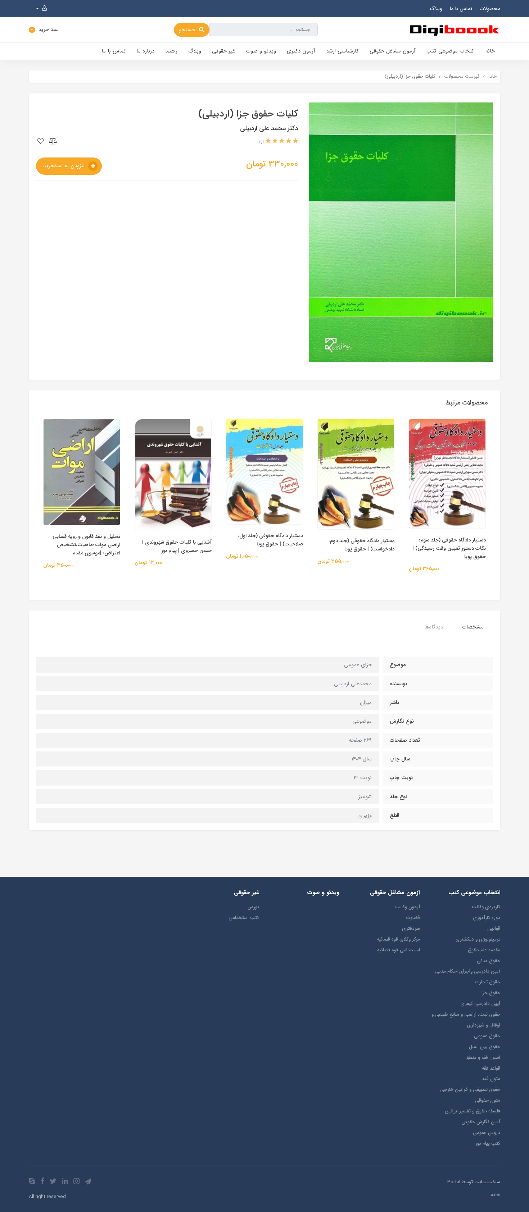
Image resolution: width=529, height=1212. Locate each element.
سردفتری (411, 928)
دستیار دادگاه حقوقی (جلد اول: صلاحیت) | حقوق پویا (270, 540)
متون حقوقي (487, 1100)
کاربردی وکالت (486, 907)
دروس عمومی (486, 1132)
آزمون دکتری (301, 51)
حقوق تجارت (487, 982)
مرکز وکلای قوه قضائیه (398, 939)
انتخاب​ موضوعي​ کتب (450, 51)
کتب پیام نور (487, 1143)
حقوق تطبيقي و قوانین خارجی (470, 1089)
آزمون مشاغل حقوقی (393, 51)
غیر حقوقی (223, 51)
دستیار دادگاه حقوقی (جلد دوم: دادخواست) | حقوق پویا (361, 545)
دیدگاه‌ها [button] (433, 627)
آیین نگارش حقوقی (480, 1122)
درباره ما (145, 51)
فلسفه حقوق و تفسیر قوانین (472, 1111)
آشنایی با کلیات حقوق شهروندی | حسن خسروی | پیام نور (177, 546)
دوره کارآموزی (486, 917)
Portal (453, 1182)
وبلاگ (436, 9)
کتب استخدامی (244, 917)
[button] (41, 8)
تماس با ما (460, 9)
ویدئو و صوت (261, 51)
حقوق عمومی (487, 1036)
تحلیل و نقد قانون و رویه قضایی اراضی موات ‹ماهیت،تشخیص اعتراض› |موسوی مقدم (86, 544)
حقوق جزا (490, 993)
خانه (490, 51)
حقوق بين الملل (484, 1047)
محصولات (489, 9)
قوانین (493, 928)
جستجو (188, 30)
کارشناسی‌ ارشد (342, 51)
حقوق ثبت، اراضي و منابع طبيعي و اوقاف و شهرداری (465, 1020)
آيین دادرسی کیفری (480, 1003)
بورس (253, 907)
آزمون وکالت (407, 907)
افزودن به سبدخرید (64, 165)
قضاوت (413, 917)
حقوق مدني (488, 961)
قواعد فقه (491, 1068)
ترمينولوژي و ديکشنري (478, 939)
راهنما (171, 51)
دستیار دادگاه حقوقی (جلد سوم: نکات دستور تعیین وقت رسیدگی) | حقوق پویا (449, 548)
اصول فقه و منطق (482, 1057)
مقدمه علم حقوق (484, 950)
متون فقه (491, 1079)
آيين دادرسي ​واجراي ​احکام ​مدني (467, 971)
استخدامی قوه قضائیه (398, 950)
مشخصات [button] (473, 627)
